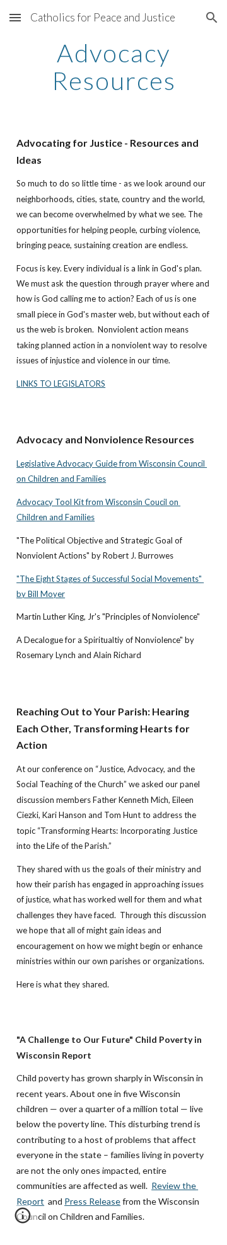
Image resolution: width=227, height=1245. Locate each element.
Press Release (92, 1201)
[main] (113, 66)
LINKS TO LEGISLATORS (60, 383)
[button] (15, 17)
